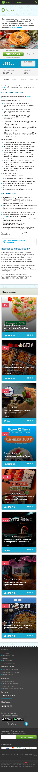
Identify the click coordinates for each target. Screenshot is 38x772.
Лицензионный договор (10, 684)
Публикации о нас (8, 655)
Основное (5, 79)
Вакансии (5, 658)
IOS (28, 86)
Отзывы (23, 79)
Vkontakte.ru (5, 706)
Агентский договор (8, 681)
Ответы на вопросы (8, 663)
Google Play (18, 719)
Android (4, 87)
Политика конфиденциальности (12, 688)
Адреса (14, 79)
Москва (19, 2)
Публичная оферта (8, 686)
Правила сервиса (7, 660)
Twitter (8, 706)
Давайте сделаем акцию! (10, 669)
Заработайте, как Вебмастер (11, 672)
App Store (6, 719)
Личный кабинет (36, 2)
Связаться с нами (6, 698)
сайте (5, 216)
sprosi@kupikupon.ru (8, 695)
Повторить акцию (13, 54)
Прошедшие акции (8, 675)
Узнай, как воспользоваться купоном (17, 242)
